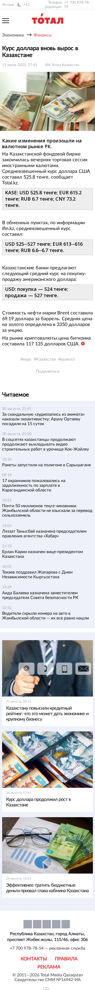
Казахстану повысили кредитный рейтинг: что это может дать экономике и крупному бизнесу (47, 714)
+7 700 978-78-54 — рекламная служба (47, 948)
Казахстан (46, 359)
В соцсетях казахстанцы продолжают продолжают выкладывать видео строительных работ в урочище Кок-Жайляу (45, 444)
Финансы (43, 35)
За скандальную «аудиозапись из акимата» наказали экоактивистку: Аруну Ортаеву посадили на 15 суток (43, 419)
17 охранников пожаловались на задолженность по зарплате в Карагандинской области (33, 485)
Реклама (48, 967)
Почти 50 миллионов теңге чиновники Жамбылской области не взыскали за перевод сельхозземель (47, 510)
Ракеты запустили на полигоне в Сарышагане (46, 465)
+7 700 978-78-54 (77, 5)
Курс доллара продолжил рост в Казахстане (38, 802)
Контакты (34, 959)
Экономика (13, 35)
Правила (66, 959)
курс (27, 359)
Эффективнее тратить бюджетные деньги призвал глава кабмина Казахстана (47, 888)
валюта (67, 359)
